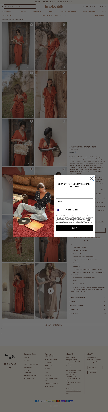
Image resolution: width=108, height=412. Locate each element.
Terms (90, 222)
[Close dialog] (91, 178)
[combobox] (60, 210)
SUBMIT (74, 228)
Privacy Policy (84, 222)
